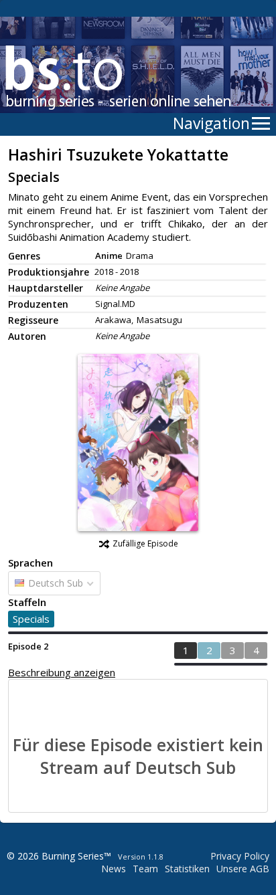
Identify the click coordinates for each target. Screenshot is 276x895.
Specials (31, 618)
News (113, 868)
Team (145, 868)
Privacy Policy (239, 856)
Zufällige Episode (145, 543)
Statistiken (187, 868)
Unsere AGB (242, 868)
